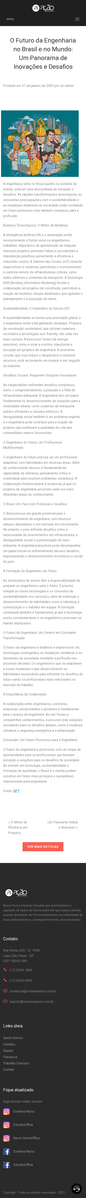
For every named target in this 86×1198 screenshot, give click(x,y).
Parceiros (10, 1057)
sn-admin (67, 86)
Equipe (8, 1051)
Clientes (9, 1044)
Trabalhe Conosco (16, 1063)
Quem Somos (13, 1038)
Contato (8, 1070)
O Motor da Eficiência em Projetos (18, 827)
